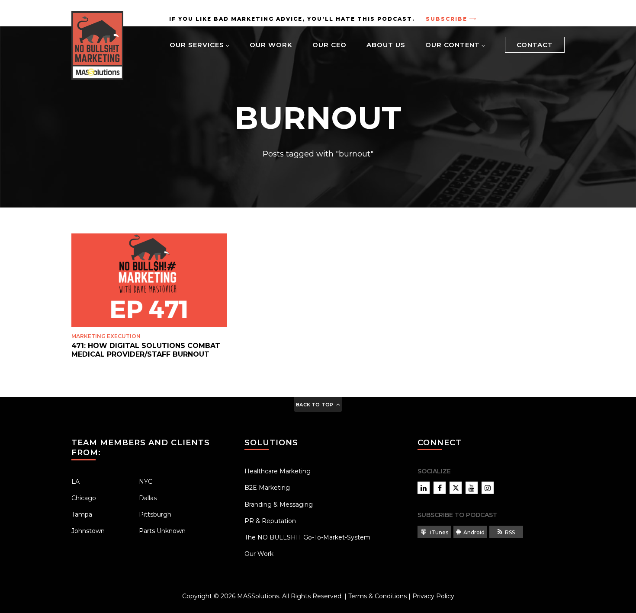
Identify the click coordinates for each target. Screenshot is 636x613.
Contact (535, 45)
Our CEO (329, 45)
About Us (385, 45)
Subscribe (446, 19)
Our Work (271, 45)
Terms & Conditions (377, 596)
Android (474, 532)
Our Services (197, 45)
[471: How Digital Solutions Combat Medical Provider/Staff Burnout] (149, 280)
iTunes (438, 532)
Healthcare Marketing (277, 471)
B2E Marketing (267, 488)
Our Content (452, 45)
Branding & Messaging (278, 504)
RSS (510, 532)
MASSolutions (258, 596)
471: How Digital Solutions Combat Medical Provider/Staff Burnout (145, 350)
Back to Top (314, 405)
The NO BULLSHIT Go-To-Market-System (307, 537)
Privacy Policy (433, 596)
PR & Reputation (270, 521)
